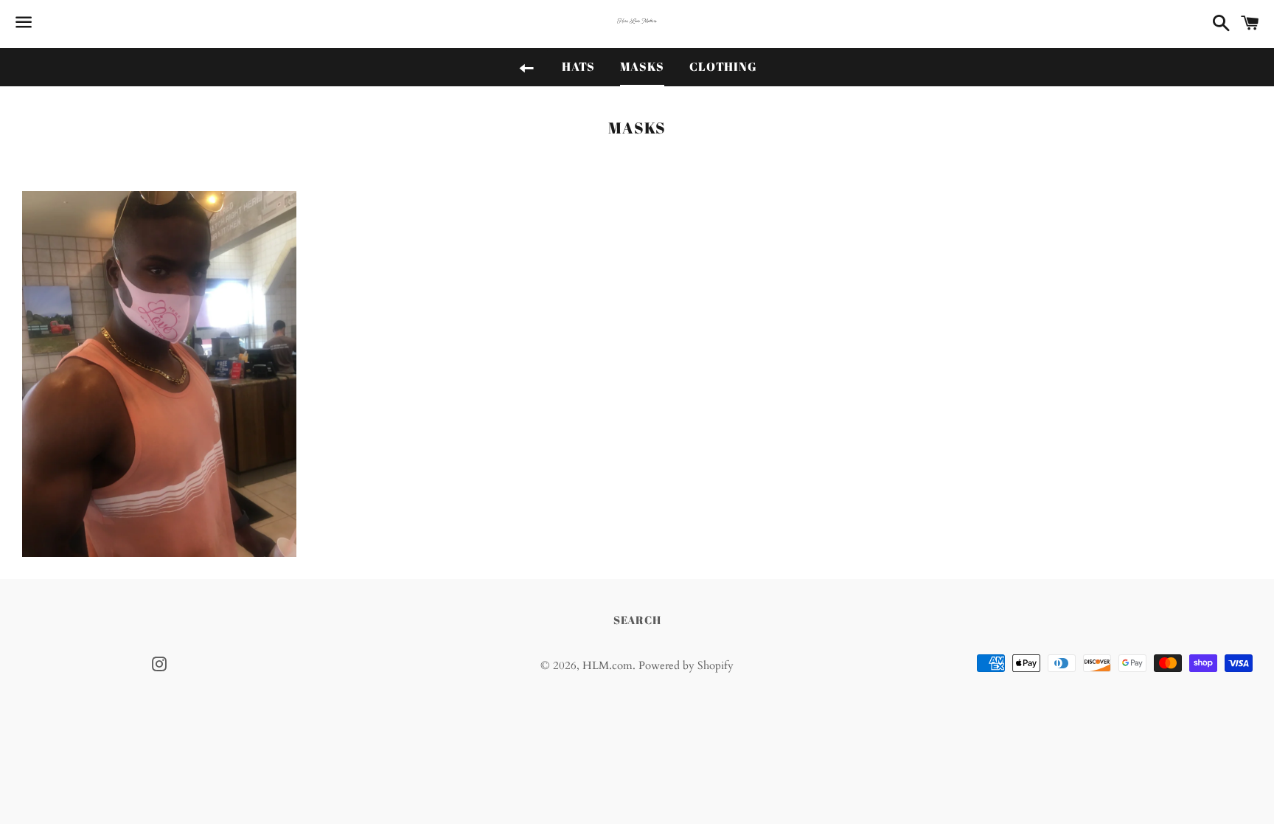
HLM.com (607, 665)
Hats (578, 66)
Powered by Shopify (686, 665)
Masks (642, 66)
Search (637, 619)
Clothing (722, 66)
